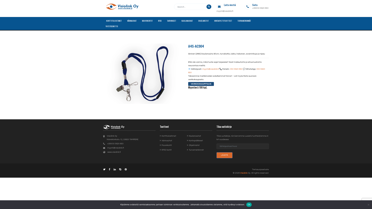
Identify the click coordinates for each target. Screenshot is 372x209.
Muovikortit (167, 145)
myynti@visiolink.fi (225, 11)
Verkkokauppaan (201, 84)
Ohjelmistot (194, 145)
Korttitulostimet (169, 136)
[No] (368, 204)
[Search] (208, 6)
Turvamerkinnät (196, 150)
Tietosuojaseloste (260, 170)
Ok (249, 204)
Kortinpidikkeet (196, 141)
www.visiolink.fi (114, 152)
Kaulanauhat (195, 136)
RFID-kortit (167, 150)
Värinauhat (167, 141)
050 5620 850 (236, 69)
